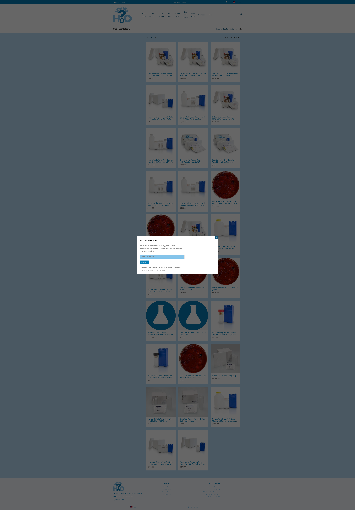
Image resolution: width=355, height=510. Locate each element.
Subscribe (144, 262)
